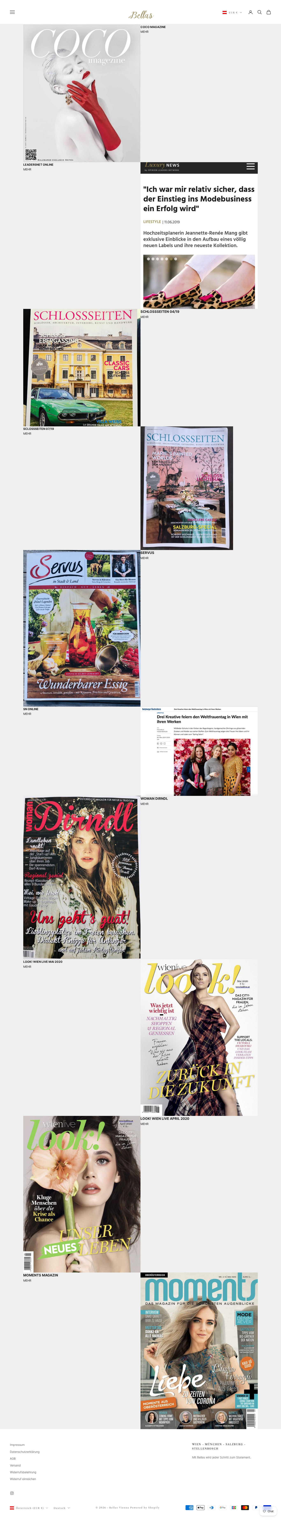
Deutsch (60, 1508)
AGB (13, 1458)
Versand (15, 1465)
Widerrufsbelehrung (23, 1472)
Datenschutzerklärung (25, 1451)
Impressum (17, 1444)
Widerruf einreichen (23, 1479)
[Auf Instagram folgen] (12, 1493)
